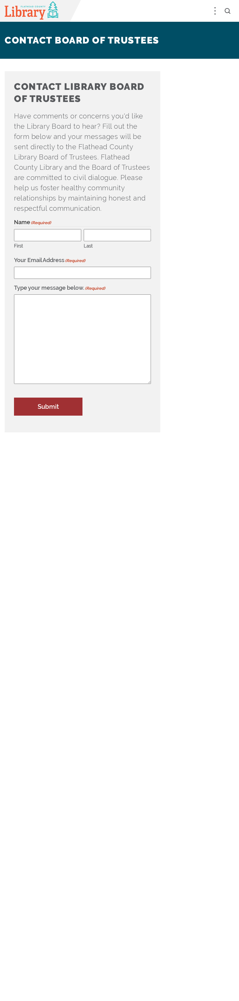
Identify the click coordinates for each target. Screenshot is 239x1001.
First (18, 246)
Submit (48, 406)
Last (88, 246)
